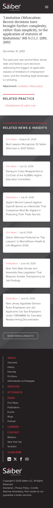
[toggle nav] (46, 7)
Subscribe (14, 452)
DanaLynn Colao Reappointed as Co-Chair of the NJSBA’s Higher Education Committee (24, 175)
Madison (12, 437)
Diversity (12, 371)
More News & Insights (21, 335)
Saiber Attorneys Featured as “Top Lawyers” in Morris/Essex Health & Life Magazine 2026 (25, 241)
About (12, 358)
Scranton (12, 446)
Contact (13, 432)
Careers (13, 427)
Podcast (11, 421)
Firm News (11, 139)
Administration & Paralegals (21, 380)
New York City (15, 441)
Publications (12, 197)
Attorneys (15, 392)
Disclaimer (8, 487)
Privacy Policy (22, 487)
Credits (34, 487)
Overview (12, 362)
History (11, 367)
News (11, 398)
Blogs (10, 416)
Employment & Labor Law (21, 105)
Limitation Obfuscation (30, 86)
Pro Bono (12, 376)
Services (13, 386)
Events (11, 412)
